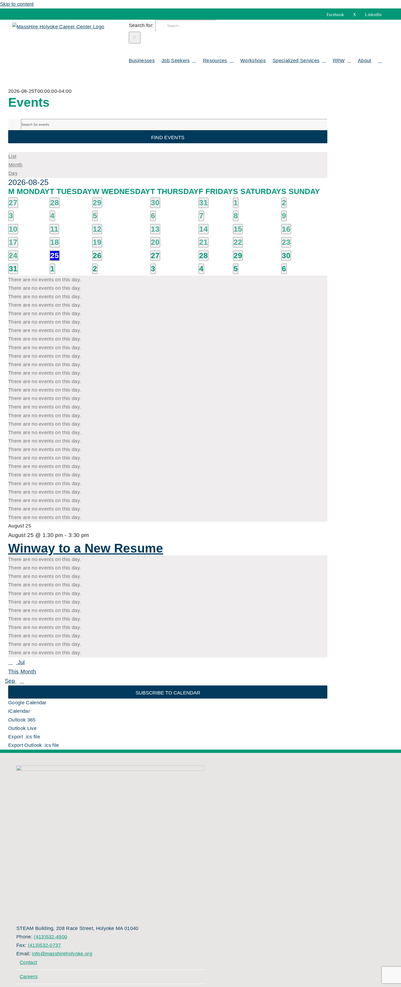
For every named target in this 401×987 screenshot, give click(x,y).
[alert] (167, 280)
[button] (380, 59)
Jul (21, 662)
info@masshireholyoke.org (62, 953)
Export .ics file (24, 736)
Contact (28, 962)
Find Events (168, 137)
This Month (22, 672)
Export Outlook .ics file (33, 745)
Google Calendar (27, 702)
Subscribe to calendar (168, 693)
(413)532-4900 (50, 937)
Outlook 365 (22, 720)
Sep (10, 681)
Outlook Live (22, 728)
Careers (29, 976)
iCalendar (19, 711)
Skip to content (17, 4)
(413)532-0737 (44, 945)
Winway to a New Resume (85, 548)
